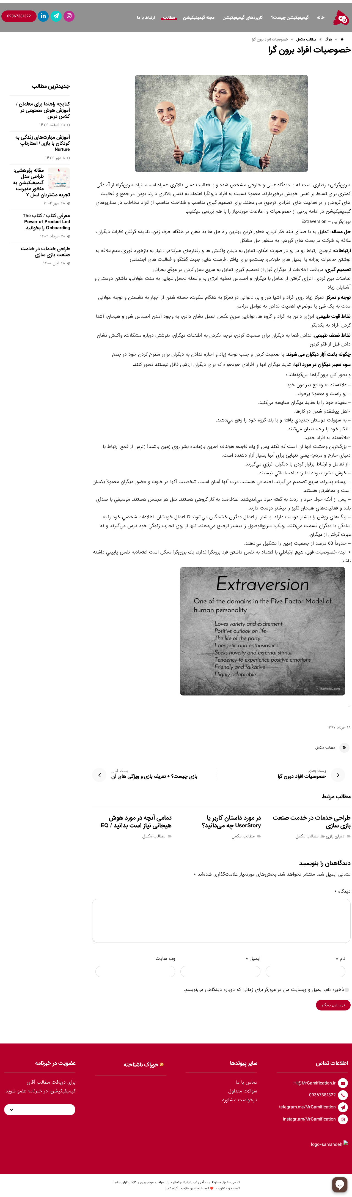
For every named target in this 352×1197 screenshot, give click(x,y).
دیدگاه (342, 891)
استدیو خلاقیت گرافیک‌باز (182, 1188)
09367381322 (19, 16)
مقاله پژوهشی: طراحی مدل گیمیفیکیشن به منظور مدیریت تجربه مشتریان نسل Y (41, 183)
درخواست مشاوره (239, 1100)
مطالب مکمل (325, 747)
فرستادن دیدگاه (333, 1005)
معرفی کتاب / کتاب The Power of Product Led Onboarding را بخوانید (46, 222)
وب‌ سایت (165, 958)
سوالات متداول (242, 1091)
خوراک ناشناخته (141, 1065)
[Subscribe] (11, 1109)
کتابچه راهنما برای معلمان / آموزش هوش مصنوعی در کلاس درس (43, 110)
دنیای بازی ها (332, 836)
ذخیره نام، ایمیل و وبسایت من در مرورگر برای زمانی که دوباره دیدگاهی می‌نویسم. (264, 989)
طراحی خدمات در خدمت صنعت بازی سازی (45, 252)
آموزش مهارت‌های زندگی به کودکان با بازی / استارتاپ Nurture (42, 144)
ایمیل (253, 958)
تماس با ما (246, 1082)
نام (340, 958)
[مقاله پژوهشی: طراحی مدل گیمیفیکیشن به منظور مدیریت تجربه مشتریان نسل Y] (59, 179)
